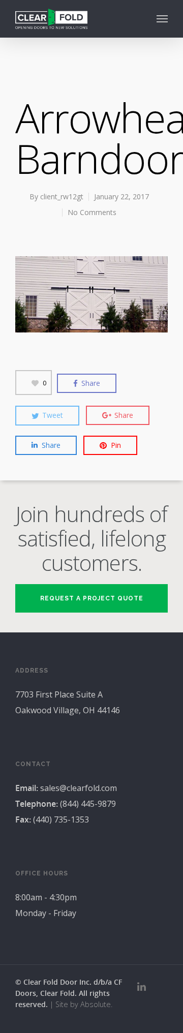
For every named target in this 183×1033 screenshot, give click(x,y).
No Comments (92, 212)
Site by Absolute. (83, 1004)
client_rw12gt (61, 196)
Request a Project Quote (91, 598)
